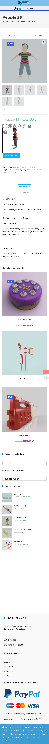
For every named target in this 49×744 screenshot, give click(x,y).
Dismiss (6, 741)
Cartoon (18, 170)
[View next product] (45, 35)
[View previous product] (4, 35)
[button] (43, 42)
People (5, 172)
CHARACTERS (29, 167)
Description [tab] (24, 187)
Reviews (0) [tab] (24, 192)
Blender (11, 170)
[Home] (3, 21)
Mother (41, 170)
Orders (7, 662)
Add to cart (11, 156)
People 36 (32, 21)
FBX (23, 170)
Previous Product (12, 35)
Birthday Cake (24, 320)
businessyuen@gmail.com (15, 629)
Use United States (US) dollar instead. (21, 737)
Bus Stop (24, 379)
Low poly (34, 170)
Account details (10, 671)
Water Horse (24, 435)
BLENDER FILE (18, 167)
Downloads (9, 667)
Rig (10, 172)
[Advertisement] (24, 578)
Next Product (38, 35)
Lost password (10, 676)
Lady (28, 170)
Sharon (15, 172)
